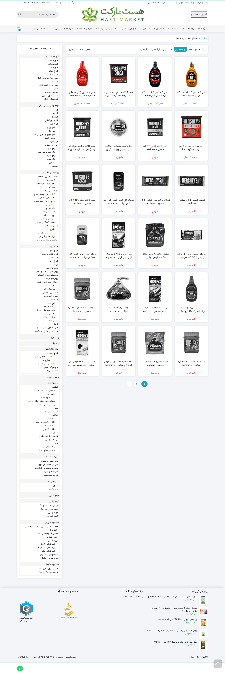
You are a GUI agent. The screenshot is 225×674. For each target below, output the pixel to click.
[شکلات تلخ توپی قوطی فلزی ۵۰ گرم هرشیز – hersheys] (118, 181)
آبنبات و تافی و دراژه (46, 390)
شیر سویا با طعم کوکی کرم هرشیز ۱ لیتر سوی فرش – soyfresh (82, 363)
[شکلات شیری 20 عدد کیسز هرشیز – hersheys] (155, 343)
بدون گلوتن (52, 537)
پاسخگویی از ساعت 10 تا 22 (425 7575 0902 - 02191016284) (44, 2)
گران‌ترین (144, 49)
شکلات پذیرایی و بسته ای (44, 422)
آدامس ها (51, 394)
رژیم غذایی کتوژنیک (46, 547)
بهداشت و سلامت (51, 172)
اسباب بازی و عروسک (48, 568)
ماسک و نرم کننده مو (46, 233)
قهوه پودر (51, 127)
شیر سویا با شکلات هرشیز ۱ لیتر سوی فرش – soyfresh (118, 255)
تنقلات (55, 387)
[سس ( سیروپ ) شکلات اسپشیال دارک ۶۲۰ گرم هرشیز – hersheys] (191, 289)
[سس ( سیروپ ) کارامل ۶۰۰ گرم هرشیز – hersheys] (191, 73)
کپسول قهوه (50, 138)
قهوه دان (51, 131)
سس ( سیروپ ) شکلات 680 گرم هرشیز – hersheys (155, 94)
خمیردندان (50, 180)
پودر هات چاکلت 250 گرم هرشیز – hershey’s (191, 148)
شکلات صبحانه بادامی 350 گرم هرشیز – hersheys (82, 309)
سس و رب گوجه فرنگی (48, 85)
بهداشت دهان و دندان (48, 176)
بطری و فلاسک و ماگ (48, 505)
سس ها (54, 81)
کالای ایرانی (54, 495)
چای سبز (51, 148)
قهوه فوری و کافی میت (45, 134)
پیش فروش (54, 337)
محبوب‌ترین (194, 49)
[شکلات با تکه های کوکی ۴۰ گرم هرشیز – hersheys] (155, 181)
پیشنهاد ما (54, 343)
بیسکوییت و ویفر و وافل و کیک (41, 401)
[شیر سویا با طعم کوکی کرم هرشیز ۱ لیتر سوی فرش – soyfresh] (82, 343)
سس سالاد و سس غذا (48, 78)
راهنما (172, 2)
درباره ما (198, 2)
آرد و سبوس (53, 250)
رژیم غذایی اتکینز (48, 544)
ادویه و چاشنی (52, 56)
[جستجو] (20, 14)
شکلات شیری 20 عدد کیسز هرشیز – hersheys (155, 363)
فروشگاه (191, 29)
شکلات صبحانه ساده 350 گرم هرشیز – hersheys (191, 363)
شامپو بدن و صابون (46, 197)
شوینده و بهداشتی (63, 29)
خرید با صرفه (53, 377)
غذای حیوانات (53, 481)
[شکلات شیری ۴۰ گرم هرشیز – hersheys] (191, 181)
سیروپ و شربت (52, 456)
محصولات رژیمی (52, 522)
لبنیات (55, 324)
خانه (200, 29)
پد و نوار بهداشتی (47, 218)
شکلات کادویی (49, 429)
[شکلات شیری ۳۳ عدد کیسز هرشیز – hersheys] (118, 289)
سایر (53, 285)
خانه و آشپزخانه (52, 349)
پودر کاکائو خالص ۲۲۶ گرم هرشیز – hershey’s (155, 148)
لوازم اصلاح (50, 208)
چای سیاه (51, 155)
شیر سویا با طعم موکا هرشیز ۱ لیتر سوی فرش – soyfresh (155, 309)
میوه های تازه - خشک (45, 450)
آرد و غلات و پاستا (50, 254)
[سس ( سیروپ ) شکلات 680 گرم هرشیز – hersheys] (155, 73)
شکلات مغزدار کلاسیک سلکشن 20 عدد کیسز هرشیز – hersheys (155, 255)
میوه (56, 443)
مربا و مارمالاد (49, 317)
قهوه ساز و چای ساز (49, 509)
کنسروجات (53, 320)
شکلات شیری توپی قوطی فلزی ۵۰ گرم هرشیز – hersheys (82, 255)
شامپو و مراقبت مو (49, 226)
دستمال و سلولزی (50, 211)
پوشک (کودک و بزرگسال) (44, 222)
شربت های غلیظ (51, 475)
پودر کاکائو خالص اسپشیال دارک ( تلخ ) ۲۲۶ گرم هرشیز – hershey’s (82, 148)
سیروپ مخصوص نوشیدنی (46, 468)
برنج (56, 264)
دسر (56, 408)
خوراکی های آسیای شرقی (47, 282)
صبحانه (54, 299)
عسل (55, 432)
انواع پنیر (51, 303)
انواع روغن (53, 261)
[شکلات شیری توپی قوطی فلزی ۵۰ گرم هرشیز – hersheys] (82, 235)
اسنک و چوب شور (47, 397)
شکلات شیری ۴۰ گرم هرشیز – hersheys (191, 202)
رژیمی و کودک (105, 29)
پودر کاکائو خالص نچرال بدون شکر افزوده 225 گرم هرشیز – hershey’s (118, 94)
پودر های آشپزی (51, 268)
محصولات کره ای (48, 289)
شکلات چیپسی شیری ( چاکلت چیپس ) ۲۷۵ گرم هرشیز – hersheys (191, 255)
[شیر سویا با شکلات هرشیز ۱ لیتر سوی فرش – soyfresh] (118, 235)
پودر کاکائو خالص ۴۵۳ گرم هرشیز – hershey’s (82, 202)
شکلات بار (51, 418)
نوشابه (55, 166)
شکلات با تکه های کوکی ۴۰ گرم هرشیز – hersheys (155, 202)
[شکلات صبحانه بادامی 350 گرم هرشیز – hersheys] (82, 289)
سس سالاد (53, 74)
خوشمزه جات (177, 29)
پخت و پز (54, 246)
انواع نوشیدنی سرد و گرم (48, 105)
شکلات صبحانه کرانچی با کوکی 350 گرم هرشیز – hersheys (118, 363)
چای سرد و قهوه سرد (46, 152)
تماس (164, 2)
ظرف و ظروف (52, 370)
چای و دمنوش (51, 145)
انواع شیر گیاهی (51, 120)
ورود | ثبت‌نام (198, 14)
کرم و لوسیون (49, 204)
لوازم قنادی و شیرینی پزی (47, 327)
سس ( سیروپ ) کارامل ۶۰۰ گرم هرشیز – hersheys (191, 94)
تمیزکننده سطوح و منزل (45, 356)
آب (56, 110)
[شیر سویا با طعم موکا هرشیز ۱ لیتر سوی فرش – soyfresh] (155, 289)
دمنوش (52, 162)
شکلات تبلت (50, 425)
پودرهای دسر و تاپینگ (48, 275)
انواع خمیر (53, 257)
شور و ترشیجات (51, 296)
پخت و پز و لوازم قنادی (153, 29)
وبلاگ (206, 2)
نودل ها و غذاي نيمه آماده (46, 331)
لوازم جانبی (53, 512)
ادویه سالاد (53, 64)
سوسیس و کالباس (50, 292)
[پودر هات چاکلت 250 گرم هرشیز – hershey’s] (191, 127)
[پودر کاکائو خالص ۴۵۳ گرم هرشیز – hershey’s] (82, 181)
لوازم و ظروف (85, 29)
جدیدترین (167, 49)
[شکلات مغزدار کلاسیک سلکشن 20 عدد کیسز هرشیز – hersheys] (155, 235)
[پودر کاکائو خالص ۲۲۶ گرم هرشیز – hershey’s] (155, 127)
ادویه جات (53, 60)
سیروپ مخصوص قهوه (48, 464)
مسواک (52, 187)
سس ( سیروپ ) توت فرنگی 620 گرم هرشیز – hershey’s (82, 94)
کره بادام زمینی (51, 439)
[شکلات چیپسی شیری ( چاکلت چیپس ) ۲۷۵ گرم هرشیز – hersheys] (191, 235)
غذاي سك (53, 485)
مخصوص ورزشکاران (49, 554)
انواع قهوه (53, 124)
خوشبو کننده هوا (51, 367)
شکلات (55, 415)
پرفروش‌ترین (180, 49)
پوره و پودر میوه (48, 446)
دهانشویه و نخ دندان (46, 183)
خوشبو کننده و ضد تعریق (44, 194)
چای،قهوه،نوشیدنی (127, 29)
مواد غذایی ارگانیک (49, 558)
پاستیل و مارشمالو (47, 404)
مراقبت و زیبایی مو (47, 236)
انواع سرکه (53, 71)
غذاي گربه (53, 489)
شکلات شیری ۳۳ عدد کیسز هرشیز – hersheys (119, 309)
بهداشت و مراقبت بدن (48, 190)
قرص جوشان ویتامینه (48, 436)
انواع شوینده (52, 353)
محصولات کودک (52, 564)
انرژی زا (55, 117)
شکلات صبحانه (48, 306)
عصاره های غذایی (50, 95)
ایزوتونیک (53, 141)
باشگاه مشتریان (153, 2)
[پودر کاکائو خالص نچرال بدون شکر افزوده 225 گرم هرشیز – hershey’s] (118, 73)
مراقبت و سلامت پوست (47, 240)
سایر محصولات (51, 411)
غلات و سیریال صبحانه (45, 310)
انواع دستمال (49, 215)
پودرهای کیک (52, 278)
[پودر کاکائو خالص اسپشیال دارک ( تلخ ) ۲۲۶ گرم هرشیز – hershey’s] (82, 127)
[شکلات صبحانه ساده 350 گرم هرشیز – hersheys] (191, 343)
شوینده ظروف (49, 360)
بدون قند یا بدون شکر (48, 533)
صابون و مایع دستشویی (44, 201)
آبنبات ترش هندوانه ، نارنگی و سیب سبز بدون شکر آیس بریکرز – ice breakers (119, 148)
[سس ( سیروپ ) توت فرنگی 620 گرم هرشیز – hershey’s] (82, 73)
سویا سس (53, 88)
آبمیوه (55, 113)
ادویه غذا (54, 67)
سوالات (189, 2)
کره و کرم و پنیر (48, 313)
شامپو (52, 229)
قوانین (180, 2)
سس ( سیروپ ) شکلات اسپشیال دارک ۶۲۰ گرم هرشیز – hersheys (191, 309)
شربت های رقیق (51, 471)
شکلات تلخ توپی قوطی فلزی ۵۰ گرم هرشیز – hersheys (118, 202)
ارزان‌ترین (155, 49)
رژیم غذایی (53, 540)
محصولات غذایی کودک (48, 572)
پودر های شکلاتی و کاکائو (47, 271)
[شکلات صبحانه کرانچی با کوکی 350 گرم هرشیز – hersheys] (118, 343)
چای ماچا (51, 159)
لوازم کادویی (52, 516)
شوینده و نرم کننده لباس (45, 363)
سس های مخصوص (49, 461)
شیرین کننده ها (51, 92)
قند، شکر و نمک (51, 99)
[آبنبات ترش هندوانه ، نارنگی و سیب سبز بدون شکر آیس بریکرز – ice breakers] (118, 127)
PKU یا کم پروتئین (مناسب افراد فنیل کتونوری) (41, 528)
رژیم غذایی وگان (48, 551)
